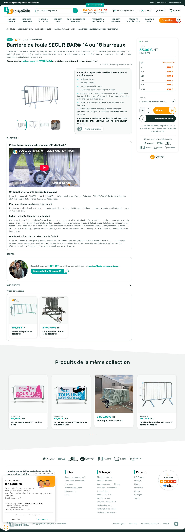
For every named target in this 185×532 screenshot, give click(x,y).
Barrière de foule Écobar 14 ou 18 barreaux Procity (156, 423)
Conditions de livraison (74, 481)
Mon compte (70, 491)
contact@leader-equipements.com (104, 266)
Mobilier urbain (11, 20)
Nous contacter (175, 2)
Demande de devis (164, 118)
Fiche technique (93, 129)
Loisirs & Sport (149, 20)
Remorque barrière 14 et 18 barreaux (53, 332)
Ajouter (159, 110)
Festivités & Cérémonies (98, 20)
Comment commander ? (75, 477)
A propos (69, 484)
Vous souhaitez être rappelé (47, 271)
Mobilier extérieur (27, 20)
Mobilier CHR (57, 20)
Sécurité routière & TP (133, 20)
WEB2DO (63, 524)
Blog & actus (161, 2)
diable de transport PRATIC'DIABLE (36, 61)
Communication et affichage (76, 20)
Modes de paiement (73, 488)
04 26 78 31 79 (95, 10)
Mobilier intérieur (43, 20)
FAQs (152, 2)
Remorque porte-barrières (110, 420)
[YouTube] (176, 524)
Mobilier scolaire (115, 20)
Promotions (167, 20)
